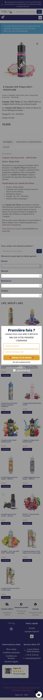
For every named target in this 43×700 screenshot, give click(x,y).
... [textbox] (2, 276)
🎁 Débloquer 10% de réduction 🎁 (21, 358)
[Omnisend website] (21, 369)
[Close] (39, 328)
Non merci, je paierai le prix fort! (21, 362)
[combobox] (21, 276)
